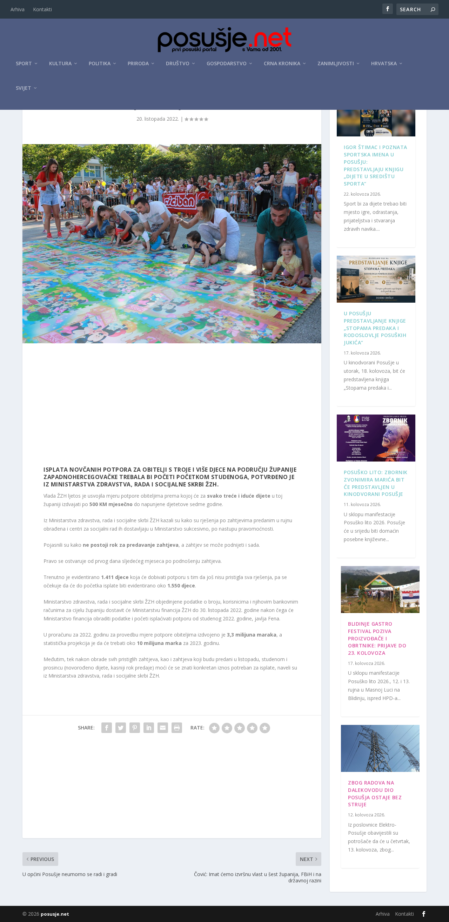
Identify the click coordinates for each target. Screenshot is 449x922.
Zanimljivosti (335, 64)
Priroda (138, 64)
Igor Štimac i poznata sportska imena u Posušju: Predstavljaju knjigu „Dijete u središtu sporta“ (375, 165)
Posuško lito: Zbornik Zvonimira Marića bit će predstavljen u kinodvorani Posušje (376, 483)
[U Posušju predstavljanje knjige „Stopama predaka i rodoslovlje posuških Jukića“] (376, 279)
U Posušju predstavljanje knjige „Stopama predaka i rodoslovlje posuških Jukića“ (375, 328)
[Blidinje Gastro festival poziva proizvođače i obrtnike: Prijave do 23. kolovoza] (380, 589)
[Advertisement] (171, 406)
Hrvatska (384, 64)
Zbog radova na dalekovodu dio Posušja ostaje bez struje (375, 793)
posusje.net (55, 914)
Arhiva (18, 9)
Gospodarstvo (227, 64)
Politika (99, 64)
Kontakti (42, 9)
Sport (24, 64)
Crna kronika (282, 64)
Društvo (177, 64)
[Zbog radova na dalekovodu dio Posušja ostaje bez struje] (380, 748)
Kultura (60, 64)
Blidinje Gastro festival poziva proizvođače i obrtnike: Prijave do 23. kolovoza (377, 638)
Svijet (23, 88)
